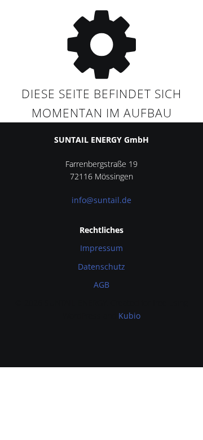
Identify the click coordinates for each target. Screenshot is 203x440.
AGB (101, 284)
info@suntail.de (101, 200)
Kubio (129, 315)
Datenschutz (101, 266)
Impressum (101, 248)
